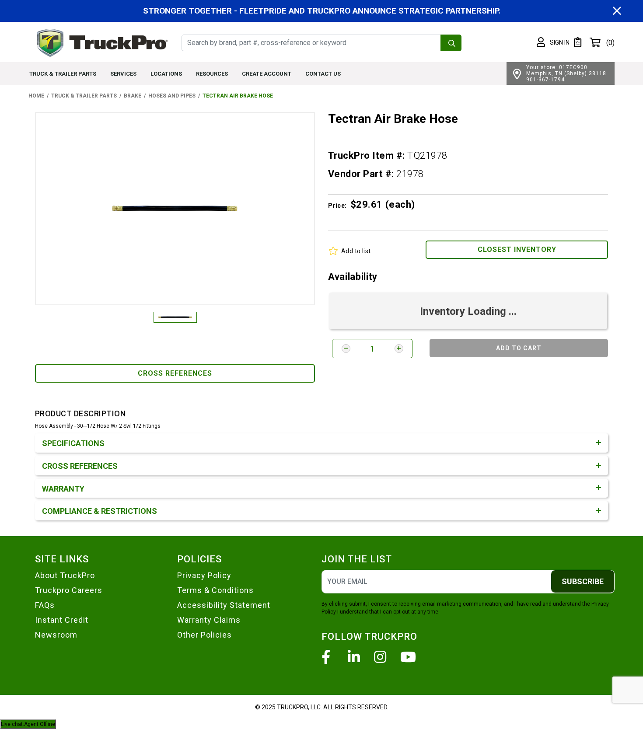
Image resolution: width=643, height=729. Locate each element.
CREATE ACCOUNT (266, 73)
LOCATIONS (166, 73)
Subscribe (583, 581)
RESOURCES (212, 73)
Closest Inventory (517, 249)
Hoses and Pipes (172, 96)
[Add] (399, 348)
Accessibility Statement (223, 605)
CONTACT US (323, 73)
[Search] (450, 43)
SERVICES (123, 73)
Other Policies (204, 634)
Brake (132, 96)
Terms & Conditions (215, 590)
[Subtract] (346, 348)
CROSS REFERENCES (175, 373)
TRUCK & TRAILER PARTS (62, 73)
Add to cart (519, 348)
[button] (553, 42)
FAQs (45, 605)
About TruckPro (65, 575)
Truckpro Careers (68, 590)
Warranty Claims (209, 619)
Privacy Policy (204, 575)
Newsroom (56, 634)
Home (36, 96)
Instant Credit (61, 619)
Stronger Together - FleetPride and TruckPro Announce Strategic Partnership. (321, 11)
